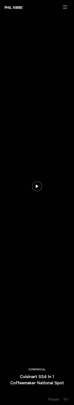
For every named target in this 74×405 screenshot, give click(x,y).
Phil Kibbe (13, 8)
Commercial (37, 369)
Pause (53, 399)
